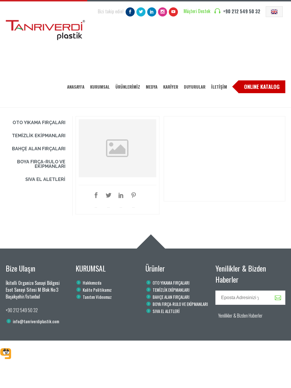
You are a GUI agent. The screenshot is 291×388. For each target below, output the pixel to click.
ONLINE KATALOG (262, 86)
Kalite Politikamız (97, 290)
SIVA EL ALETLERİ (45, 179)
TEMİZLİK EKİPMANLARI (38, 135)
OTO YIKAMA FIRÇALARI (39, 122)
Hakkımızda (92, 282)
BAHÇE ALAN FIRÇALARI (38, 148)
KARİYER (170, 87)
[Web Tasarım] (5, 354)
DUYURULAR (194, 87)
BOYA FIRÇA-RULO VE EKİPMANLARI (41, 164)
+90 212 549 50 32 (241, 11)
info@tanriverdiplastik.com (36, 321)
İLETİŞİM (219, 87)
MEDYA (151, 87)
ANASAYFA (75, 87)
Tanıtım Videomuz (97, 297)
